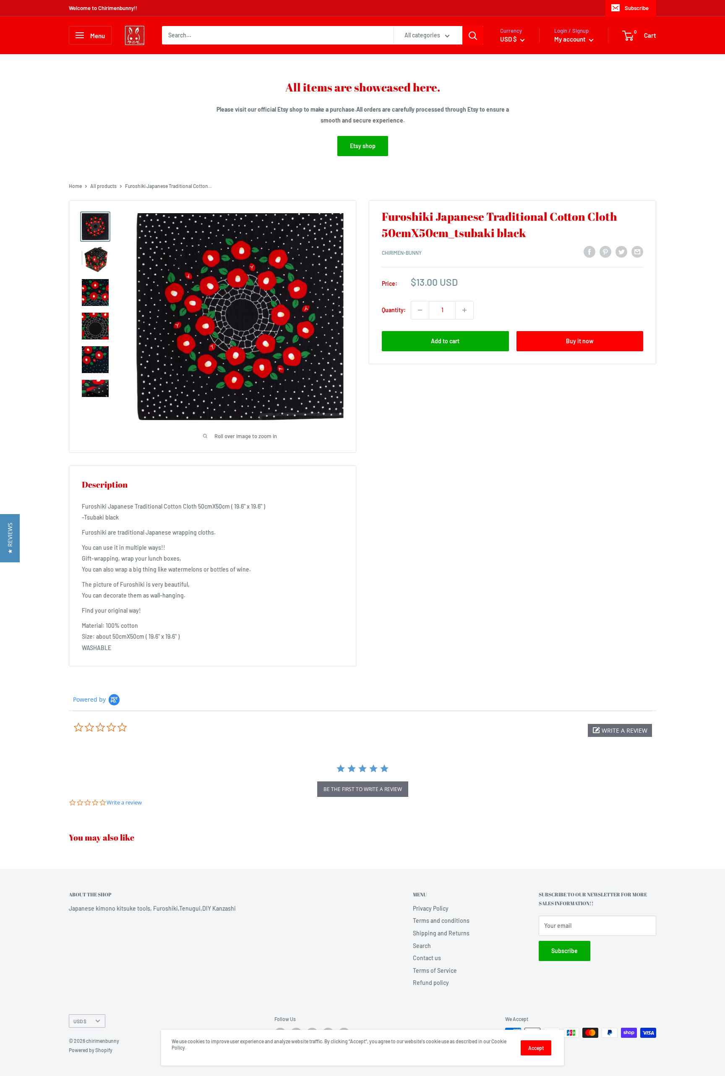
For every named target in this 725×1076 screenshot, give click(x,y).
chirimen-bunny (402, 253)
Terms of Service (435, 970)
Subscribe (637, 8)
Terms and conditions (441, 920)
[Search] (472, 35)
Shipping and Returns (441, 933)
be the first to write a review (362, 789)
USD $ (79, 1021)
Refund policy (431, 982)
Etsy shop (363, 145)
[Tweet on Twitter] (621, 252)
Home (75, 186)
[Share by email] (637, 252)
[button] (620, 730)
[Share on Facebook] (589, 252)
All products (103, 186)
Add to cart (445, 341)
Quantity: (394, 309)
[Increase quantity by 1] (464, 310)
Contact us (427, 957)
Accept (536, 1048)
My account (570, 39)
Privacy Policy (431, 908)
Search (422, 945)
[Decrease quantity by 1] (420, 310)
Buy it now (580, 341)
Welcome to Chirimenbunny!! (103, 8)
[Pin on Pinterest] (605, 252)
